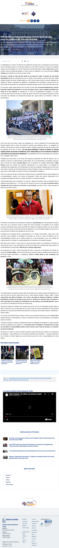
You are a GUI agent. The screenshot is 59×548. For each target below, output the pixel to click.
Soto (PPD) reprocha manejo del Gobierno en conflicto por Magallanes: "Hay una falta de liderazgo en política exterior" (31, 445)
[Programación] (31, 20)
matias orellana (13, 380)
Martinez (6, 380)
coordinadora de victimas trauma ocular (19, 378)
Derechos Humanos (6, 61)
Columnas (25, 521)
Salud (33, 541)
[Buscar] (34, 20)
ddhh (31, 378)
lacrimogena (48, 378)
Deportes (8, 482)
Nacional (8, 475)
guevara (42, 378)
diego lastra (36, 378)
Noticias (24, 519)
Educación (34, 530)
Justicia (34, 538)
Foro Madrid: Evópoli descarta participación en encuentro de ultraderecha (32, 451)
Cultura (8, 480)
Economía (34, 532)
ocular (19, 380)
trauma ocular (24, 380)
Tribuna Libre (25, 527)
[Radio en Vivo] (28, 20)
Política (8, 477)
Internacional (9, 484)
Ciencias (34, 525)
